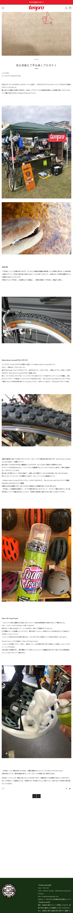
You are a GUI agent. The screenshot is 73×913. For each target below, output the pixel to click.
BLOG (36, 59)
